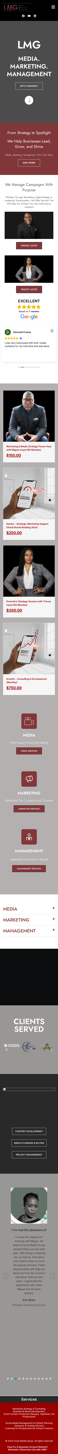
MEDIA (10, 909)
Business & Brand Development (29, 1411)
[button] (53, 7)
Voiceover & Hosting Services (29, 1425)
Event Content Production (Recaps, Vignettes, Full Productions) (29, 1415)
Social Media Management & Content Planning (29, 1423)
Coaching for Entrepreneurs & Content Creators (29, 1428)
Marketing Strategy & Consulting (29, 1408)
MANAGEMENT (19, 930)
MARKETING (16, 920)
